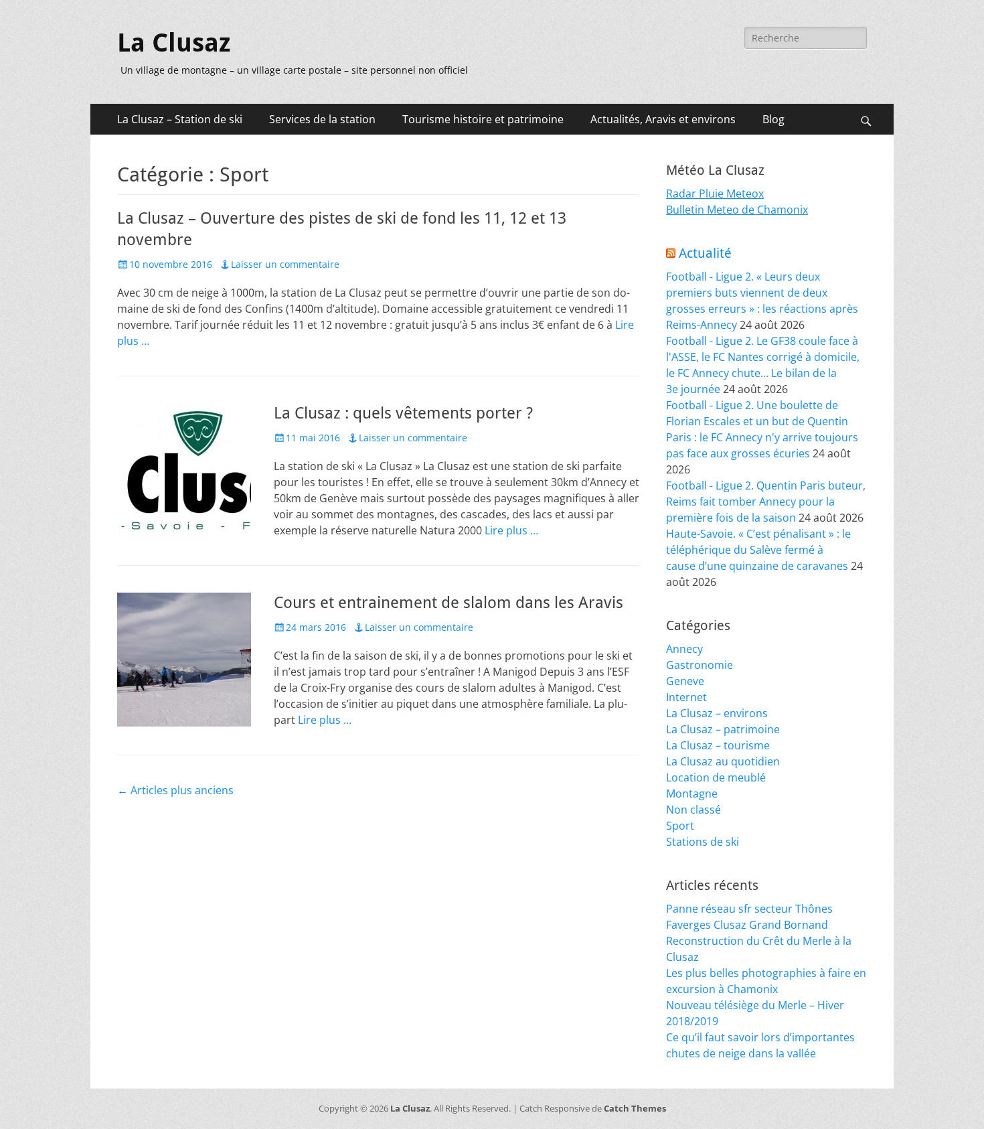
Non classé (693, 809)
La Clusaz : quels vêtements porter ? (403, 413)
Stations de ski (702, 841)
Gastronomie (699, 665)
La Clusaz (173, 43)
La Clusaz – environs (717, 713)
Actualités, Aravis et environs (663, 119)
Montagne (692, 793)
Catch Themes (635, 1108)
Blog (773, 119)
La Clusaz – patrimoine (723, 729)
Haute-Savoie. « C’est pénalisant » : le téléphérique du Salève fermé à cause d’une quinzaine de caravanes (758, 549)
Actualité (705, 253)
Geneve (685, 681)
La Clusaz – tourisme (718, 745)
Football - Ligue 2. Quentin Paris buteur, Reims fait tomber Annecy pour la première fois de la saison (766, 501)
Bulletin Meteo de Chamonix (737, 209)
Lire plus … (511, 530)
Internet (686, 697)
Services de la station (322, 119)
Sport (680, 825)
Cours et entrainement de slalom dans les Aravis (448, 602)
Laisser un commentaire (285, 264)
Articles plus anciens (175, 790)
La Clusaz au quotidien (723, 761)
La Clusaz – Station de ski (179, 119)
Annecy (684, 649)
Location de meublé (716, 777)
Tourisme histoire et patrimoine (483, 119)
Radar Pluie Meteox (715, 193)
